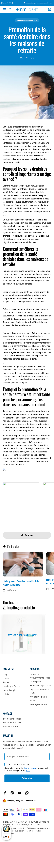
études (6, 682)
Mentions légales (34, 831)
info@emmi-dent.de (12, 719)
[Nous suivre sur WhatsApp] (27, 793)
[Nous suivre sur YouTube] (19, 793)
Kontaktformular (10, 726)
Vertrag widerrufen (38, 704)
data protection (30, 768)
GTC (28, 771)
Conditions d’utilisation (15, 831)
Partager (29, 535)
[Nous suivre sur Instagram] (12, 793)
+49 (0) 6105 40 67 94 (13, 723)
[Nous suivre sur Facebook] (5, 793)
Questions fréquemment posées (40, 676)
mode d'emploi (9, 690)
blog (5, 674)
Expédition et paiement (40, 685)
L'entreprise (35, 682)
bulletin (6, 694)
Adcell (33, 701)
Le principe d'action (11, 686)
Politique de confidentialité (13, 828)
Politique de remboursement (38, 828)
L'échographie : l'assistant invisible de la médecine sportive (21, 583)
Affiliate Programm (38, 697)
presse (6, 678)
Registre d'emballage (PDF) (39, 691)
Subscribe (27, 778)
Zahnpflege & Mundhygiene (27, 20)
